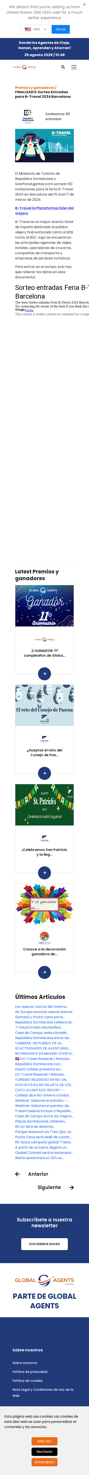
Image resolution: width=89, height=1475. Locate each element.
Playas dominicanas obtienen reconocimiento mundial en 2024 (43, 1121)
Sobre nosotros (25, 1363)
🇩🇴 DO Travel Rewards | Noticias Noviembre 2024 (42, 1058)
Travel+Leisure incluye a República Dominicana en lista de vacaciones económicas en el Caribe (44, 1111)
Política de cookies (28, 1381)
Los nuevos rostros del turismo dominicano (41, 1006)
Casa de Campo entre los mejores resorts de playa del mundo (44, 1116)
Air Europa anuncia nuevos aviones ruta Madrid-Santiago (44, 1012)
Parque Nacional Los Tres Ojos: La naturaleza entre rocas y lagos (43, 1131)
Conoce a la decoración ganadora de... (44, 952)
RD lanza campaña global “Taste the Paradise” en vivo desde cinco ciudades (43, 1142)
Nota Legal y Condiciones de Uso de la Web (43, 1392)
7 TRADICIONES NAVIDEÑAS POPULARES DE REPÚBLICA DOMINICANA (38, 1027)
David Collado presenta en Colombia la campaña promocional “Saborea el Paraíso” (44, 1069)
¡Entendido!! (44, 1462)
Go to (60, 29)
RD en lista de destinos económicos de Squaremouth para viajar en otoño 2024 (40, 1126)
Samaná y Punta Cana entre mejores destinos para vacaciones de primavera (44, 1017)
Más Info (44, 1441)
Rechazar (45, 1451)
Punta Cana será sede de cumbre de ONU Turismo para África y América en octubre (43, 1137)
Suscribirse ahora (44, 1244)
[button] (35, 29)
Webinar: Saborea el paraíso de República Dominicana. (42, 1105)
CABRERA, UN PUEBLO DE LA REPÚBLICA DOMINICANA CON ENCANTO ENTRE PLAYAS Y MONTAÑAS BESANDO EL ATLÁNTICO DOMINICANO (40, 1043)
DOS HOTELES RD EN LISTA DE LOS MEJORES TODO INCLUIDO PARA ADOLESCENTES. (43, 1085)
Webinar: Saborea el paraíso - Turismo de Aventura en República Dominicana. (44, 1100)
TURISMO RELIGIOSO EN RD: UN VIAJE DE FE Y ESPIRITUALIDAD (40, 1079)
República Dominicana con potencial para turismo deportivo (43, 1064)
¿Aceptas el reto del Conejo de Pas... (44, 752)
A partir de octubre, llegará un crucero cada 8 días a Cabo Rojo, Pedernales (43, 1147)
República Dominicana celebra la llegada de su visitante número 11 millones (43, 1022)
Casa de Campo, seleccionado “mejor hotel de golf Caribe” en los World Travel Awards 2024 (44, 1032)
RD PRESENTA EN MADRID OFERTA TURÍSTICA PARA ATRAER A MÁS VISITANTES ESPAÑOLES (43, 1053)
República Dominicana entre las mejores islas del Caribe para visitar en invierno (42, 1038)
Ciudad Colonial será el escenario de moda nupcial (43, 1152)
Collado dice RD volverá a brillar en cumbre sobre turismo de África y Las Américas (42, 1095)
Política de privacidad (30, 1372)
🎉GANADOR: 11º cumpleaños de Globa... (44, 653)
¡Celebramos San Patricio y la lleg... (44, 852)
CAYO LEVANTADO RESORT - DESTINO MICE (39, 1090)
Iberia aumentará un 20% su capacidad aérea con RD (38, 1158)
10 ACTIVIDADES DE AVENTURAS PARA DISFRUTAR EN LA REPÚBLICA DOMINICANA (44, 1048)
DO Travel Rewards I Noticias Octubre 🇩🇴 (39, 1074)
